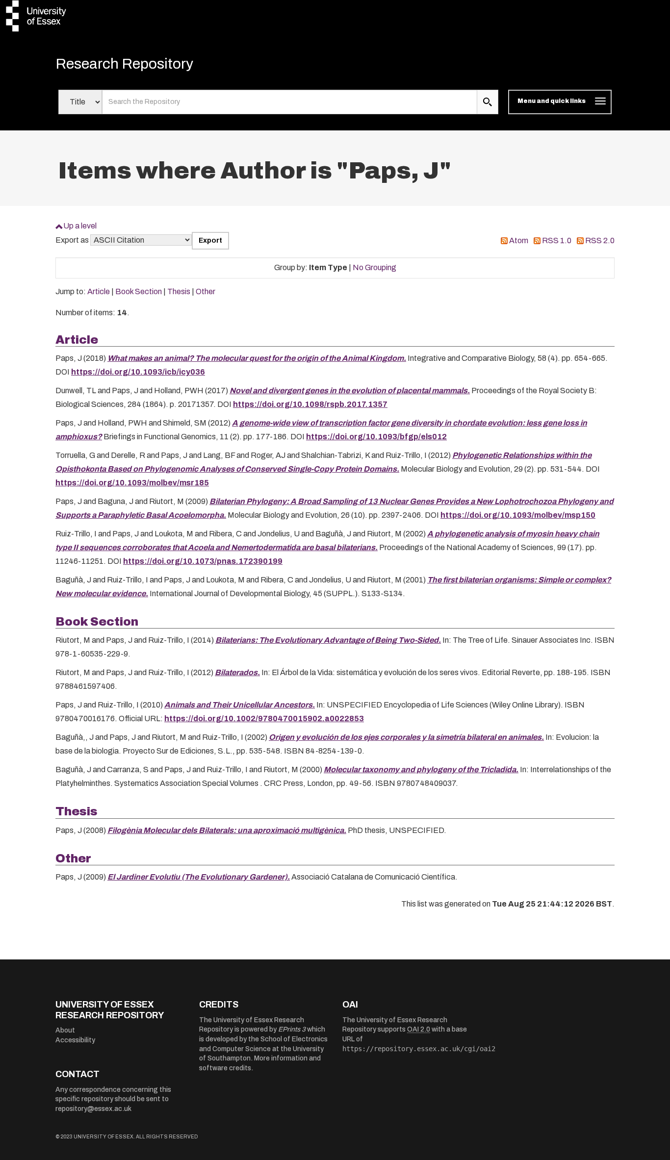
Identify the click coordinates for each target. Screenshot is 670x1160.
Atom (518, 240)
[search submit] (487, 102)
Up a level (80, 226)
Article (98, 291)
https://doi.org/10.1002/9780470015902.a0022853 (264, 718)
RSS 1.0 (556, 240)
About (65, 1030)
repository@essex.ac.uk (93, 1108)
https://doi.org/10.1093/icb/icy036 (138, 372)
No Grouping (374, 267)
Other (205, 291)
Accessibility (75, 1040)
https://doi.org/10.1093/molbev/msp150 (517, 515)
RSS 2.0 (600, 240)
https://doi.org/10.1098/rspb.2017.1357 (310, 404)
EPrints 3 (292, 1029)
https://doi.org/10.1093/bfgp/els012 (376, 436)
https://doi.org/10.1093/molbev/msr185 (132, 483)
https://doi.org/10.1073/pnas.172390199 (203, 561)
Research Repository (124, 64)
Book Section (138, 291)
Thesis (178, 291)
